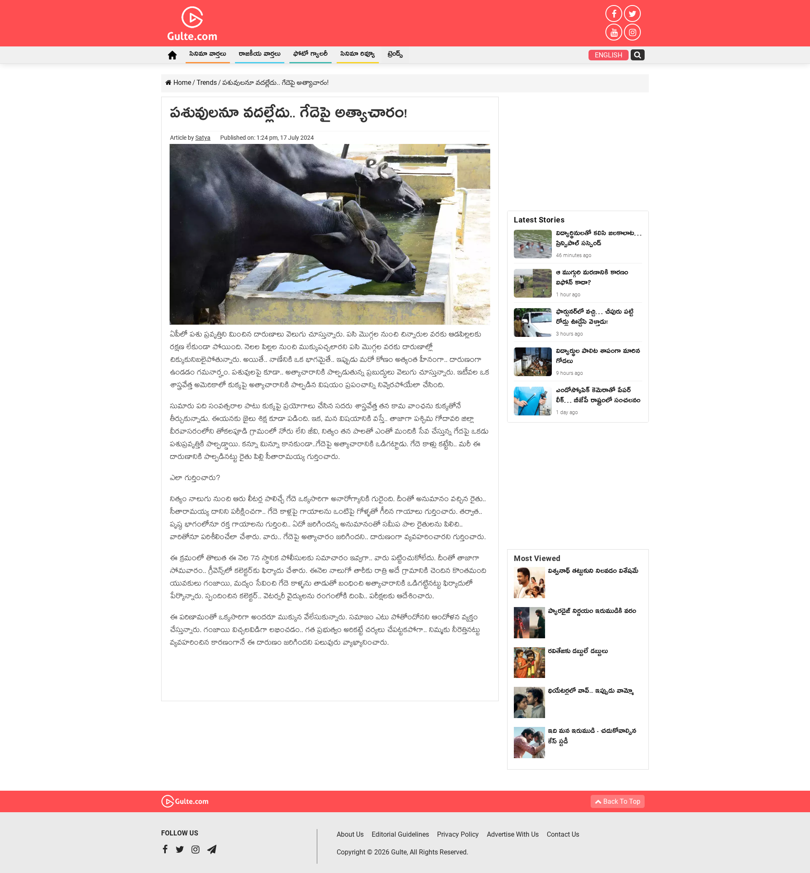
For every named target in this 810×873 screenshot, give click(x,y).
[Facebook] (613, 13)
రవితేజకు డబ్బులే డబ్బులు (578, 652)
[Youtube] (613, 32)
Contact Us (563, 834)
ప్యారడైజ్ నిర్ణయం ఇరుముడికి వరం (592, 612)
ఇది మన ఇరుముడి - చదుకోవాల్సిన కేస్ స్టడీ (592, 737)
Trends (207, 83)
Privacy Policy (458, 834)
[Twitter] (632, 13)
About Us (350, 834)
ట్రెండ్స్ (395, 55)
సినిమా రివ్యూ (357, 55)
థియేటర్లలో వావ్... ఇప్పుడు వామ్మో (591, 692)
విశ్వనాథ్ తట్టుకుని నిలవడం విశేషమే (593, 577)
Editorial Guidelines (400, 834)
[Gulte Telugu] (192, 21)
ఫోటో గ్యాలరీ (310, 55)
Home (172, 54)
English (608, 55)
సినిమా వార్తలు (207, 55)
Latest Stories (539, 219)
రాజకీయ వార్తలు (260, 55)
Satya (203, 137)
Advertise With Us (513, 834)
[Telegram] (212, 850)
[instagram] (632, 32)
